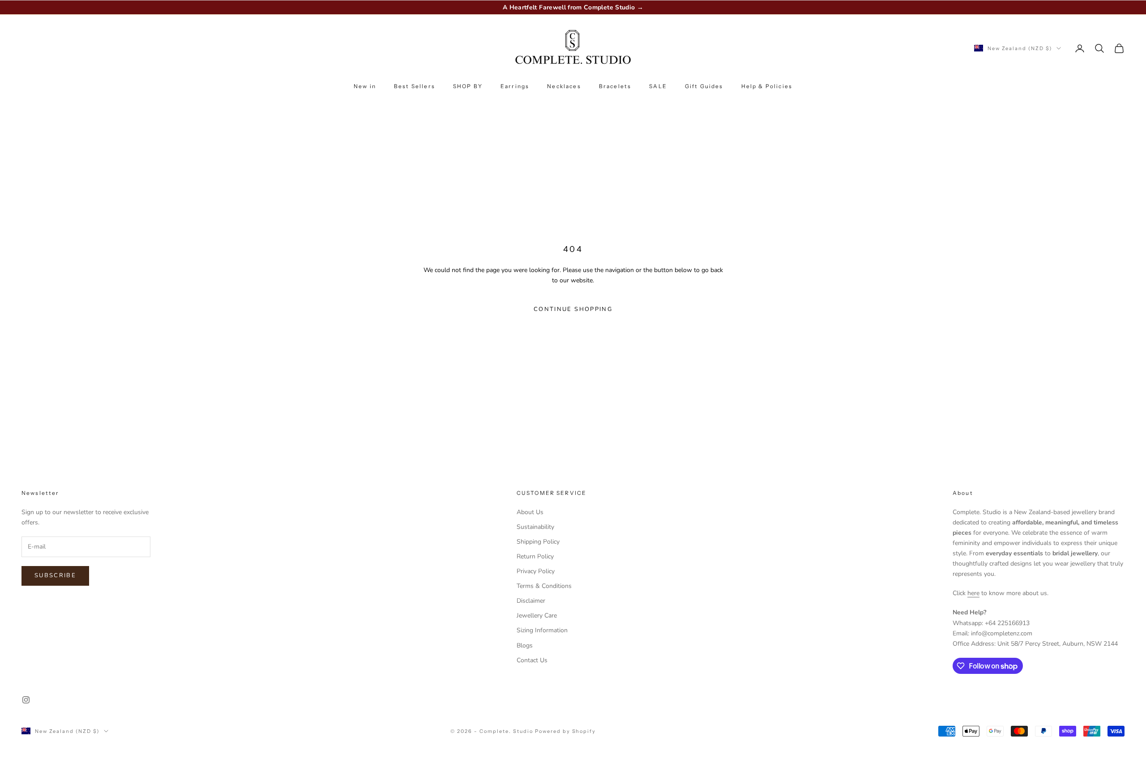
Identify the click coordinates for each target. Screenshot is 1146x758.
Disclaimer (531, 600)
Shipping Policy (538, 541)
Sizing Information (542, 630)
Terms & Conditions (544, 586)
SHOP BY (468, 86)
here (973, 593)
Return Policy (535, 556)
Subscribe (55, 575)
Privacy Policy (536, 571)
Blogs (525, 645)
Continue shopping (573, 309)
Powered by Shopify (565, 731)
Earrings (514, 86)
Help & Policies (766, 86)
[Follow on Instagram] (25, 699)
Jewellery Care (537, 615)
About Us (530, 512)
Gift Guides (704, 86)
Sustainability (535, 527)
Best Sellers (414, 86)
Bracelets (615, 86)
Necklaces (564, 86)
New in (365, 86)
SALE (658, 86)
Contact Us (532, 660)
